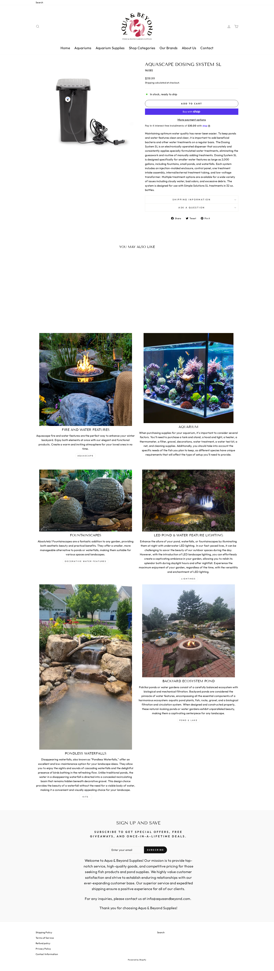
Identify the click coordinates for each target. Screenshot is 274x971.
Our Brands (169, 48)
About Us (189, 48)
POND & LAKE (188, 720)
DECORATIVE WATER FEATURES (85, 561)
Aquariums (82, 48)
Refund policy (43, 943)
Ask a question (191, 207)
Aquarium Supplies (110, 48)
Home (65, 48)
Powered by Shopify (137, 960)
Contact (206, 48)
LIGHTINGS (188, 579)
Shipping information (192, 199)
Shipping (149, 82)
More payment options (192, 119)
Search (39, 2)
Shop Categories (142, 48)
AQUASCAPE (85, 456)
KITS (86, 797)
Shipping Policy (44, 932)
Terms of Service (45, 937)
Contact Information (47, 954)
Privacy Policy (43, 948)
